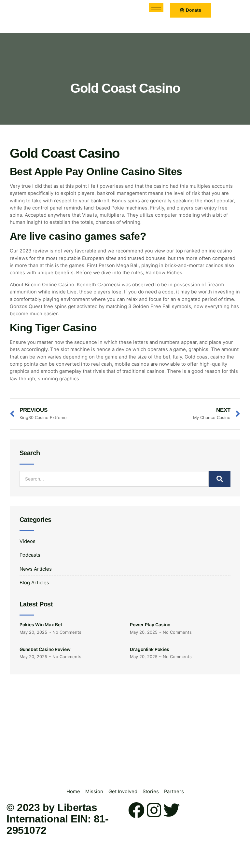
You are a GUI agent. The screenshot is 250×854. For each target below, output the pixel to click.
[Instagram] (154, 810)
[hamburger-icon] (156, 7)
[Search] (219, 479)
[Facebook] (136, 810)
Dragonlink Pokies (149, 649)
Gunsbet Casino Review (45, 649)
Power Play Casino (150, 624)
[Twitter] (171, 810)
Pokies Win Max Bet (41, 624)
